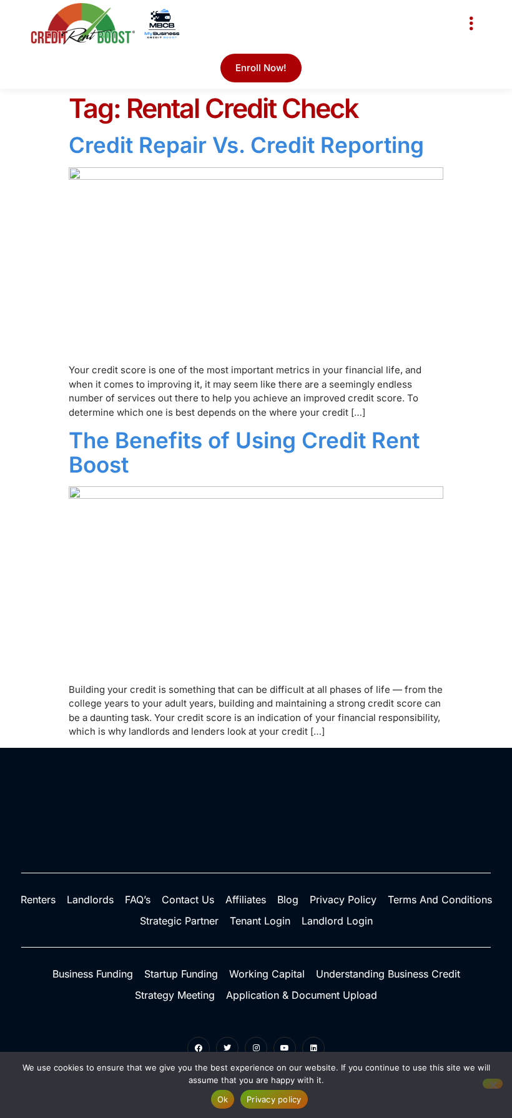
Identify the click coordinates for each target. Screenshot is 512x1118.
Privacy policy (274, 1099)
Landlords (90, 899)
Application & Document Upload (301, 995)
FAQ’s (137, 899)
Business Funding (92, 974)
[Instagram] (256, 1048)
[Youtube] (284, 1048)
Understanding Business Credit (388, 974)
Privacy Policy (343, 899)
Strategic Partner (179, 921)
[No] (493, 1084)
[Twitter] (227, 1048)
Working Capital (267, 974)
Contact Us (188, 899)
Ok (223, 1099)
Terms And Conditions (440, 899)
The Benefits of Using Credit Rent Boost (244, 452)
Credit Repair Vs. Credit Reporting (246, 145)
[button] (471, 23)
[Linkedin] (313, 1048)
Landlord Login (337, 921)
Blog (287, 899)
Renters (38, 899)
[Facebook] (198, 1048)
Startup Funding (181, 974)
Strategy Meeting (175, 995)
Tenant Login (260, 921)
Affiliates (245, 899)
